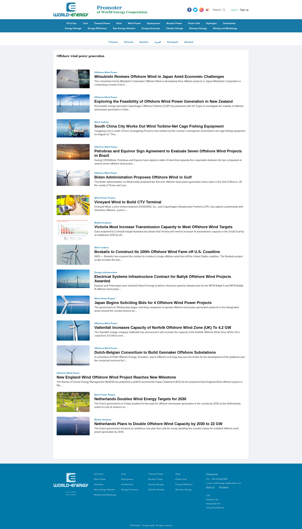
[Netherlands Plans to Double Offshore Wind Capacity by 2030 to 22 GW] (73, 426)
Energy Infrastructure (105, 272)
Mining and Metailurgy (225, 28)
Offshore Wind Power (105, 72)
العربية (158, 42)
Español (144, 42)
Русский (128, 42)
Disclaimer (224, 487)
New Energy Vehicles (124, 28)
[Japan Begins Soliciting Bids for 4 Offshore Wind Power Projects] (73, 304)
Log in (234, 9)
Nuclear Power (174, 23)
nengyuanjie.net (213, 503)
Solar (119, 23)
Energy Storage (73, 28)
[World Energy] (100, 10)
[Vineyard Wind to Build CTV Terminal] (73, 206)
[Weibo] (207, 9)
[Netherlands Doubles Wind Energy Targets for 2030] (73, 405)
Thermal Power (102, 23)
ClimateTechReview (215, 508)
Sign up (244, 9)
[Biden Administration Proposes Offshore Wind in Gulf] (73, 178)
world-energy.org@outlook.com (227, 483)
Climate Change (174, 28)
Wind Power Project (104, 198)
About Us (210, 487)
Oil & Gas (72, 23)
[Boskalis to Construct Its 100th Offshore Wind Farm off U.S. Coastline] (73, 262)
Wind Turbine (101, 122)
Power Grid (194, 23)
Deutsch (189, 42)
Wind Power (134, 23)
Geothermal (229, 23)
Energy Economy (151, 28)
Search (217, 9)
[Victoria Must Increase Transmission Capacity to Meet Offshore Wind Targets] (73, 230)
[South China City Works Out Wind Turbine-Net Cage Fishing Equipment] (73, 128)
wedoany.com (212, 499)
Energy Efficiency (97, 28)
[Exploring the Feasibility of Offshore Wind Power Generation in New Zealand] (73, 103)
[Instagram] (201, 9)
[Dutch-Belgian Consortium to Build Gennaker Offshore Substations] (73, 356)
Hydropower (153, 23)
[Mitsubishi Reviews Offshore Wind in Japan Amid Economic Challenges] (73, 78)
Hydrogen (211, 23)
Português (172, 42)
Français (113, 42)
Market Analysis (102, 222)
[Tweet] (195, 9)
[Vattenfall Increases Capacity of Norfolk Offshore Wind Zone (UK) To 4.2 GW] (73, 331)
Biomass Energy (198, 28)
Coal (85, 23)
